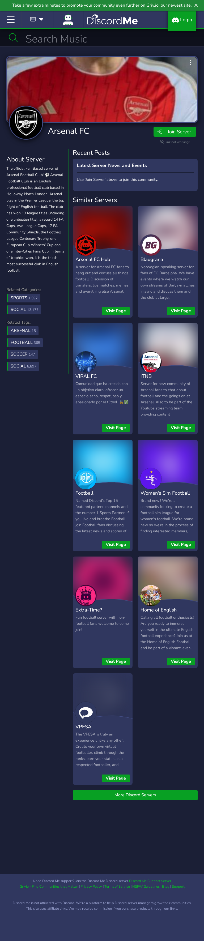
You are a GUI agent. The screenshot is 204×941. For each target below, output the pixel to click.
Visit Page (116, 311)
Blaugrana (152, 259)
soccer (23, 354)
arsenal (23, 330)
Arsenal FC (69, 131)
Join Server (179, 132)
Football (84, 493)
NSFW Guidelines (146, 886)
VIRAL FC (86, 376)
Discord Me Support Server (150, 881)
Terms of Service (117, 886)
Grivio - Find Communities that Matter (49, 886)
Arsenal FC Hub (92, 259)
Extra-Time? (88, 609)
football (25, 342)
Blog (165, 886)
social (23, 366)
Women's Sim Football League (165, 497)
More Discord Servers (135, 795)
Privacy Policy (91, 886)
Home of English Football (159, 613)
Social (25, 310)
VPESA (83, 726)
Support (178, 886)
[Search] (13, 38)
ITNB (146, 376)
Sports (24, 298)
